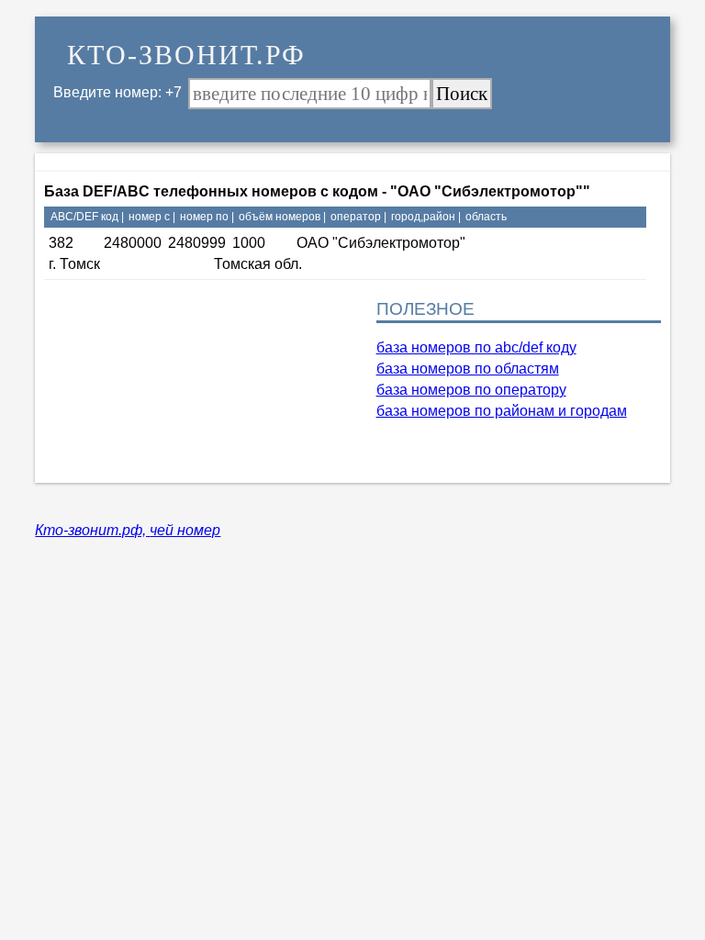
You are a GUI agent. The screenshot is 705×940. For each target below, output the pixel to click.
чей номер (185, 530)
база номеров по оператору (471, 389)
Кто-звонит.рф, (92, 530)
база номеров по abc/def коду (476, 347)
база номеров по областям (467, 368)
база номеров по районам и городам (501, 411)
